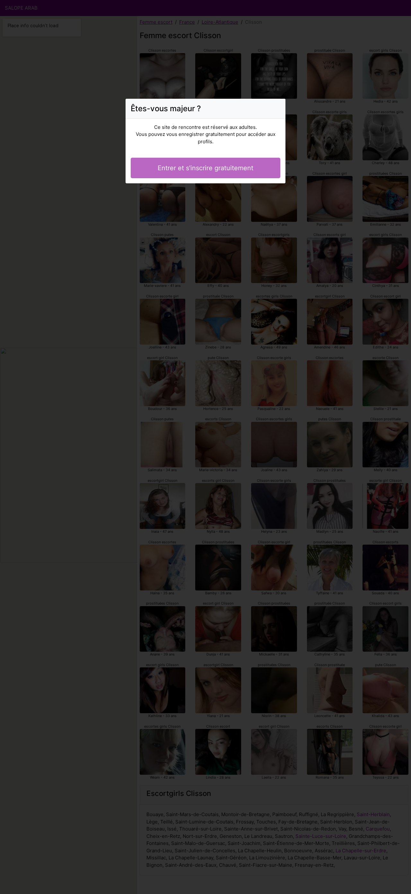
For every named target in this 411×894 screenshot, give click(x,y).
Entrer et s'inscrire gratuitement (205, 168)
